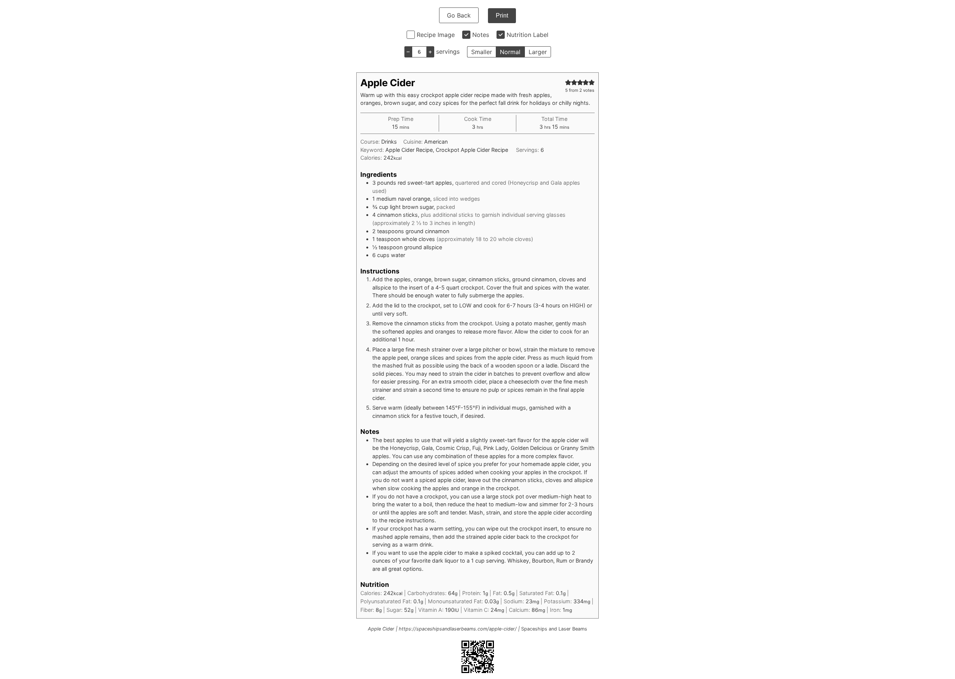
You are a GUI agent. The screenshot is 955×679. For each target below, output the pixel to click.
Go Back (459, 15)
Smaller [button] (481, 52)
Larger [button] (538, 52)
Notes (480, 34)
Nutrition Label (527, 34)
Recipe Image (436, 34)
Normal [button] (510, 52)
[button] (568, 82)
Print (502, 15)
